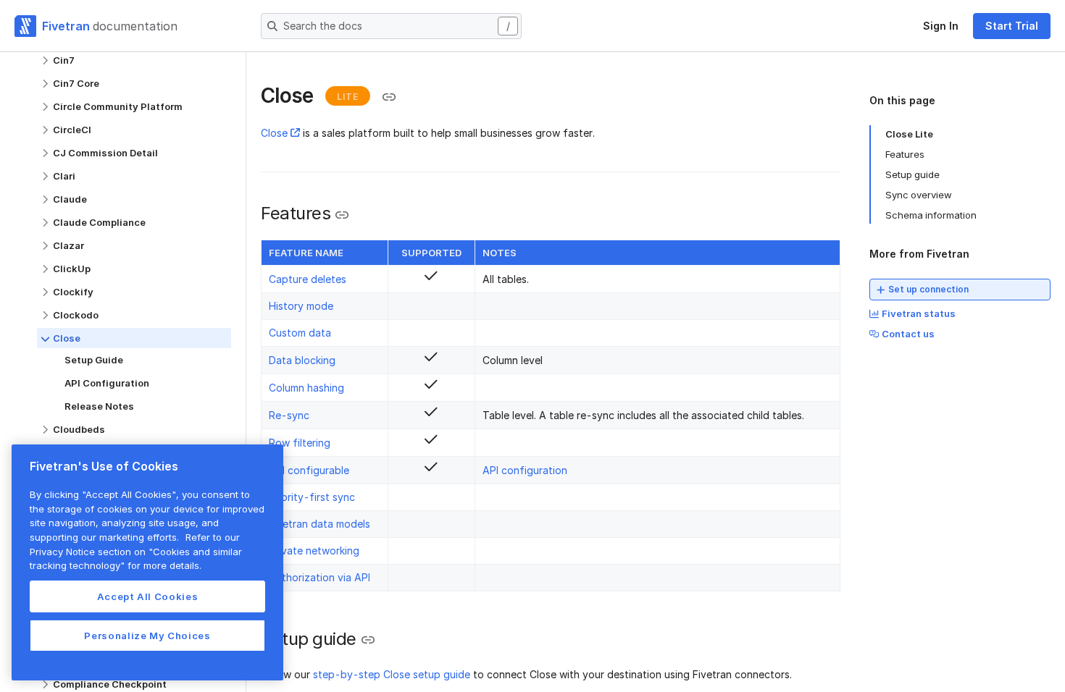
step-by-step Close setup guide (391, 674)
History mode (301, 306)
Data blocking (302, 360)
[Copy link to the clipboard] (389, 97)
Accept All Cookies (148, 596)
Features (904, 154)
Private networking (314, 550)
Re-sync (289, 415)
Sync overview (918, 195)
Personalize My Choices (147, 635)
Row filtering (299, 442)
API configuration (525, 470)
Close (274, 133)
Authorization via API (319, 577)
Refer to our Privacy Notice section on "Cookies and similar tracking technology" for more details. (136, 551)
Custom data (300, 332)
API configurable (309, 470)
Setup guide (912, 174)
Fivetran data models (319, 524)
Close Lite (909, 134)
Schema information (931, 215)
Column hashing (306, 387)
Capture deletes (307, 279)
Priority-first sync (312, 497)
